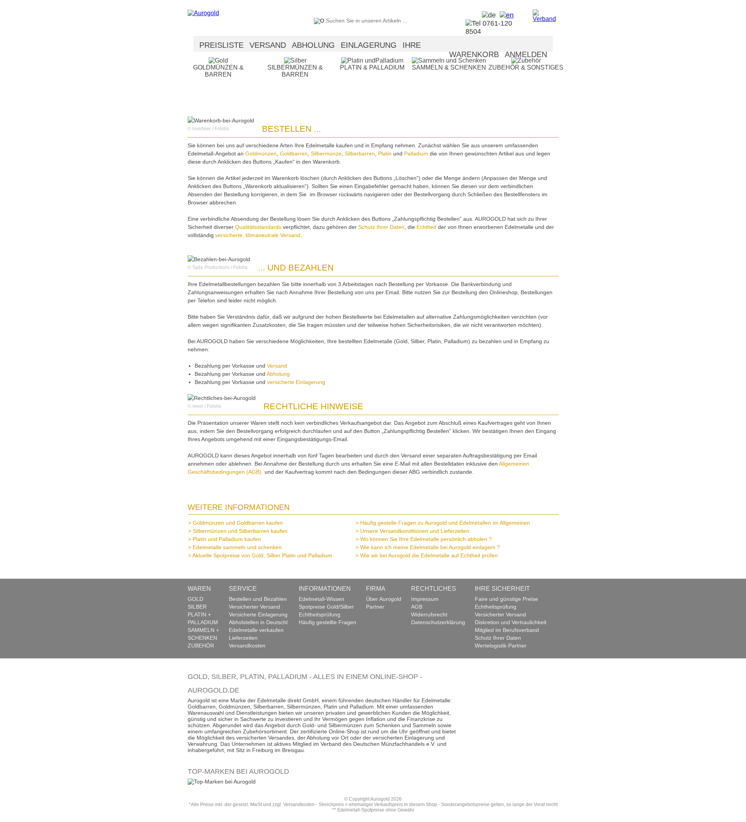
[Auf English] (505, 15)
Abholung (278, 374)
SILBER (197, 607)
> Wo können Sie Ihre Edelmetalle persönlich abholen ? (426, 539)
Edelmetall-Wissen (321, 599)
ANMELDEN (526, 54)
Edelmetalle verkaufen (256, 630)
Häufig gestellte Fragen (327, 622)
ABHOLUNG (313, 45)
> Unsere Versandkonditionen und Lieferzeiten (414, 531)
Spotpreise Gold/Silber (326, 607)
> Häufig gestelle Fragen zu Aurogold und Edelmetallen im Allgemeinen (445, 523)
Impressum (425, 599)
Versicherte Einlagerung (258, 614)
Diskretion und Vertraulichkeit (510, 622)
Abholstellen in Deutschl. (259, 622)
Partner (375, 607)
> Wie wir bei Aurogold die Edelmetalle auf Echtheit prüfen (429, 555)
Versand (277, 366)
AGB (416, 607)
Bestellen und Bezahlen (258, 599)
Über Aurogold (383, 599)
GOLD (195, 599)
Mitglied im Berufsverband (507, 630)
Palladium (417, 153)
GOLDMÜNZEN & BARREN (218, 71)
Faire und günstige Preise (506, 599)
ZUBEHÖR (201, 645)
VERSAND (267, 45)
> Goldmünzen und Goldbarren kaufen (237, 523)
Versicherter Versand (254, 607)
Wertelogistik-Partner (500, 645)
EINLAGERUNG (369, 45)
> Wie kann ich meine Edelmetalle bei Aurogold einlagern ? (430, 547)
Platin (385, 153)
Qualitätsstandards (258, 227)
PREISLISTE (221, 45)
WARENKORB (474, 54)
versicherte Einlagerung (296, 382)
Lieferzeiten (243, 638)
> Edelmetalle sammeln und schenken (237, 547)
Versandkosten (247, 645)
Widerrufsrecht (429, 614)
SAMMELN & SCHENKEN (449, 67)
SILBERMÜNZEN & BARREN (295, 71)
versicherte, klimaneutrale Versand (257, 235)
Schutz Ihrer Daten (381, 227)
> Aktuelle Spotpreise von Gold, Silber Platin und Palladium (262, 555)
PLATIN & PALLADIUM (372, 67)
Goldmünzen (261, 153)
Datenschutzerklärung (438, 622)
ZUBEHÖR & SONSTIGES (525, 67)
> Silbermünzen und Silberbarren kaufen (240, 531)
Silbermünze (326, 153)
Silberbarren (360, 153)
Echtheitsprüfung (319, 614)
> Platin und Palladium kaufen (226, 539)
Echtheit (427, 227)
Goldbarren (294, 153)
